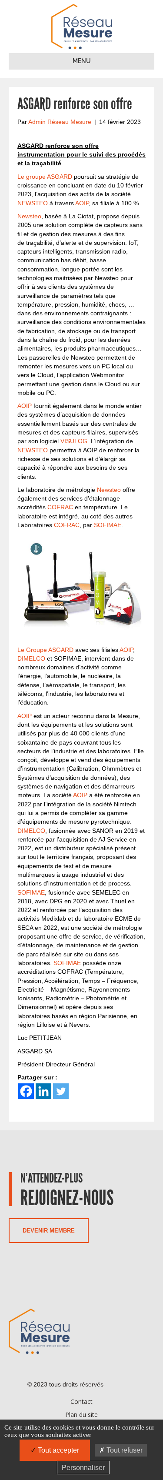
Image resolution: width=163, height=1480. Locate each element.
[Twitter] (61, 1091)
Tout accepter (57, 1450)
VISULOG (73, 441)
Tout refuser (124, 1450)
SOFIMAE (107, 524)
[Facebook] (26, 1091)
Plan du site (81, 1414)
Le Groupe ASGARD (45, 649)
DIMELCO (31, 658)
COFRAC (60, 507)
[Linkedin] (43, 1091)
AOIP (82, 203)
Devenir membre (49, 1230)
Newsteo (29, 216)
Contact (81, 1401)
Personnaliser (83, 1467)
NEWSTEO (32, 203)
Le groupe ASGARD (44, 176)
